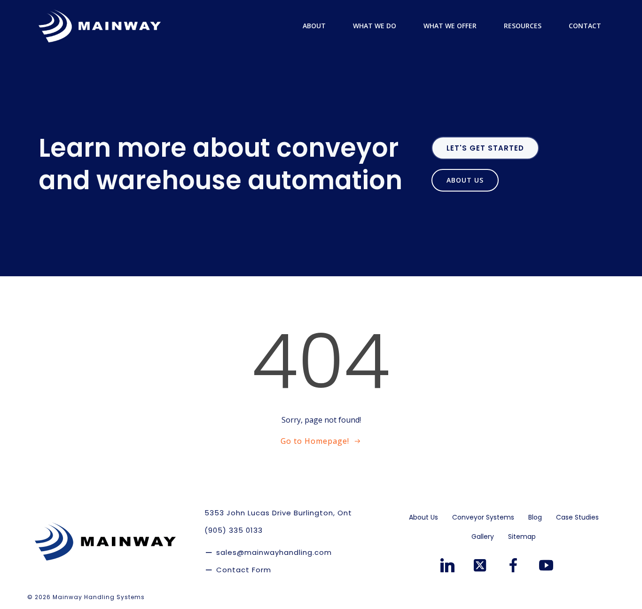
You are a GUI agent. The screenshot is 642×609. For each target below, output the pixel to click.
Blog (535, 517)
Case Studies (577, 517)
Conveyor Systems (483, 517)
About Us (423, 517)
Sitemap (522, 536)
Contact (585, 25)
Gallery (482, 536)
